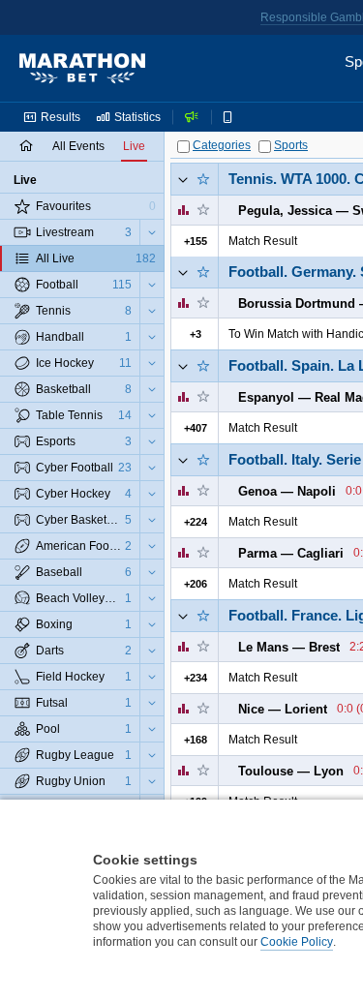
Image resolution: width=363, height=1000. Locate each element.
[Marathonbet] (82, 69)
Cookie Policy (296, 942)
